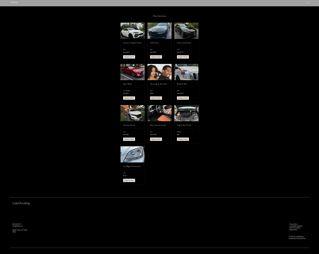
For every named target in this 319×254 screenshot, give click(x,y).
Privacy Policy (293, 224)
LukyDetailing (21, 203)
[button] (129, 57)
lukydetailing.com (17, 226)
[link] (132, 43)
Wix (304, 238)
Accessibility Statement (296, 226)
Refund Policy (293, 230)
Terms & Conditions (295, 228)
